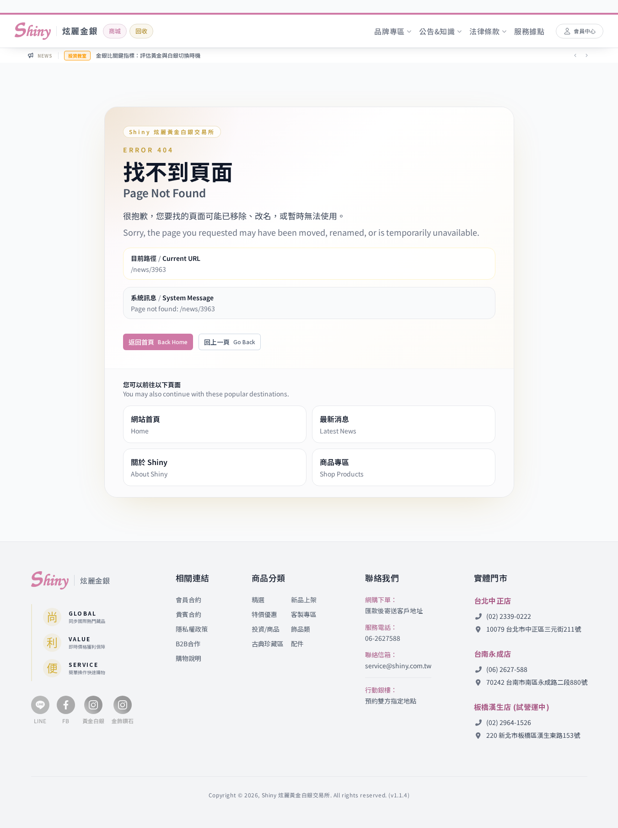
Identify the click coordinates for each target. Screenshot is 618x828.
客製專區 (304, 614)
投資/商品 (265, 628)
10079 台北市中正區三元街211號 (533, 628)
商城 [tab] (115, 31)
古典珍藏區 (268, 643)
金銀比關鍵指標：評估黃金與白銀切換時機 (148, 55)
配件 (297, 643)
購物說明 (188, 658)
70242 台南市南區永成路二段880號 (536, 682)
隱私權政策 (192, 628)
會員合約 (188, 599)
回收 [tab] (141, 31)
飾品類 (300, 628)
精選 (258, 599)
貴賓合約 (188, 614)
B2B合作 (188, 643)
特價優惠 (264, 614)
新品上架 (304, 599)
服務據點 (529, 31)
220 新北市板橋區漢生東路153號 (532, 735)
